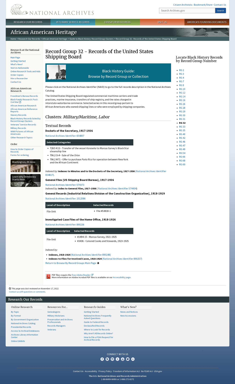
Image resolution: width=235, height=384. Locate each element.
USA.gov (158, 371)
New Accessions (128, 315)
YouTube (123, 359)
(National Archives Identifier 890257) (122, 258)
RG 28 (182, 107)
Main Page (15, 57)
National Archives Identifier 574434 (117, 188)
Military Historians (56, 315)
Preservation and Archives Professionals (60, 320)
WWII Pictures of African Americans (22, 132)
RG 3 (181, 73)
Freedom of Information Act (126, 371)
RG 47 (182, 145)
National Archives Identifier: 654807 (64, 135)
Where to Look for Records (97, 329)
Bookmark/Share (203, 4)
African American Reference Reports (24, 110)
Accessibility (91, 371)
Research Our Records (28, 22)
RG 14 (182, 96)
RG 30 (182, 115)
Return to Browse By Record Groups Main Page (70, 263)
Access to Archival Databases (25, 330)
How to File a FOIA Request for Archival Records (98, 338)
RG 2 (181, 70)
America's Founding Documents (207, 22)
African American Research (23, 105)
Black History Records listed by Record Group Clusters (26, 119)
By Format (16, 315)
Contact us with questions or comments (27, 291)
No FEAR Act (147, 371)
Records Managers (56, 325)
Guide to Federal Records (96, 322)
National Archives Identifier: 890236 (64, 224)
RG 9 (181, 85)
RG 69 (182, 164)
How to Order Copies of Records (22, 150)
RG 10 (182, 89)
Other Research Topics (21, 137)
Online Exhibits (18, 341)
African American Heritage (54, 38)
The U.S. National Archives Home (52, 9)
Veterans (51, 329)
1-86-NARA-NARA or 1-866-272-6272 (117, 379)
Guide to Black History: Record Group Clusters (92, 38)
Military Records (18, 128)
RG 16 (182, 100)
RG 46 (182, 141)
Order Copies (17, 74)
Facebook (102, 359)
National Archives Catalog (23, 323)
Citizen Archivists (182, 4)
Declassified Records (94, 325)
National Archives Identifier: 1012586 (65, 198)
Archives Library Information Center (24, 336)
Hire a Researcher (19, 78)
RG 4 (181, 77)
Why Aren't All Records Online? (98, 333)
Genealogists (53, 311)
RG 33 (182, 126)
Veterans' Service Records (73, 22)
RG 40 (182, 134)
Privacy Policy (105, 371)
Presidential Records (21, 327)
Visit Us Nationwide (20, 67)
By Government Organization (25, 319)
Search (220, 10)
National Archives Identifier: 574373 (64, 184)
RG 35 (182, 130)
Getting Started (18, 61)
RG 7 (181, 81)
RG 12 (182, 92)
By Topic (15, 311)
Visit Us (162, 22)
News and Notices (129, 311)
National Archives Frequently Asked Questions (97, 317)
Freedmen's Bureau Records (24, 96)
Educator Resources (117, 22)
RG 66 (182, 156)
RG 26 (182, 104)
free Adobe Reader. (81, 275)
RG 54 (182, 153)
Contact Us (220, 4)
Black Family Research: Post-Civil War (24, 100)
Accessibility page (122, 277)
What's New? (17, 64)
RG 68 (182, 160)
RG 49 (182, 149)
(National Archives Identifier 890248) (91, 254)
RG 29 (182, 111)
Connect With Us (117, 354)
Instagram (112, 359)
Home (13, 38)
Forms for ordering (20, 155)
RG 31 (182, 119)
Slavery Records (18, 115)
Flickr (133, 359)
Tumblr (117, 359)
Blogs (128, 359)
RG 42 (182, 137)
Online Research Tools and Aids (25, 71)
